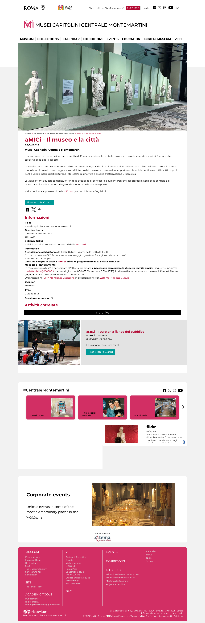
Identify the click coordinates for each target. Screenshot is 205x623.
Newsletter (31, 574)
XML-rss (179, 616)
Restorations (31, 563)
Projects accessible (115, 584)
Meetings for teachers (117, 581)
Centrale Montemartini (55, 615)
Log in (146, 8)
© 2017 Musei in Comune (94, 616)
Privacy (113, 616)
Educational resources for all (60, 133)
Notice (149, 558)
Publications (31, 598)
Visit (178, 39)
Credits (149, 616)
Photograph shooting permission (42, 604)
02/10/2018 (165, 437)
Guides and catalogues (78, 577)
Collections (48, 39)
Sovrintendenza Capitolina (59, 277)
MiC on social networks (89, 414)
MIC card (69, 191)
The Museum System (36, 569)
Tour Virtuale (140, 415)
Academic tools (38, 594)
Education (131, 39)
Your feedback (73, 583)
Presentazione (32, 557)
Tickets (69, 560)
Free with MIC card (39, 202)
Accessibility (72, 580)
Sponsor (150, 561)
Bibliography (32, 601)
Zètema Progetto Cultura (114, 277)
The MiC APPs (37, 415)
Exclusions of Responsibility (131, 616)
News (149, 554)
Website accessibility (163, 616)
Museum (27, 39)
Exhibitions (93, 39)
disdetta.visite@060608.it (39, 271)
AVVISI (62, 261)
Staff (27, 566)
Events (113, 39)
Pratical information (76, 557)
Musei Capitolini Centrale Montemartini (91, 25)
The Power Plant (33, 586)
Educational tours (75, 571)
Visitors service (73, 563)
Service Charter (33, 571)
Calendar (71, 39)
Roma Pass (71, 569)
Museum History (33, 560)
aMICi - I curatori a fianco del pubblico (115, 332)
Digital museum (157, 39)
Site (28, 582)
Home (28, 133)
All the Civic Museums (109, 8)
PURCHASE (133, 8)
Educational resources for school (122, 574)
